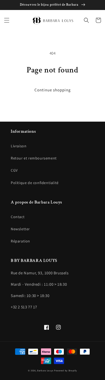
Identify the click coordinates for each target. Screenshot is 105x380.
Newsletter (20, 228)
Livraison (18, 146)
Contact (17, 216)
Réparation (20, 241)
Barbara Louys (45, 370)
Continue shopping (52, 89)
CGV (14, 170)
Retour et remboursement (34, 158)
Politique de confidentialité (35, 182)
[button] (7, 20)
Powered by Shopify (65, 370)
